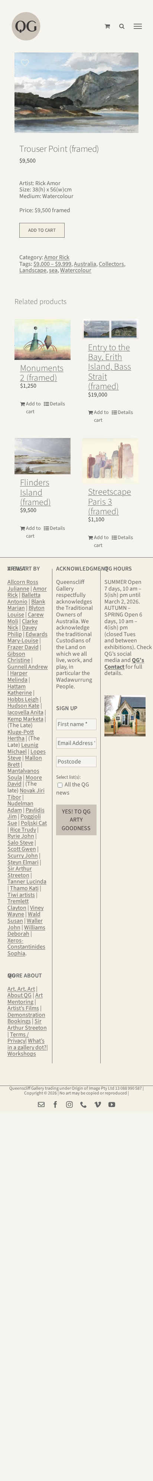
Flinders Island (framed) (35, 492)
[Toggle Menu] (138, 26)
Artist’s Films (23, 1008)
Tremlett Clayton (18, 904)
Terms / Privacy (18, 1037)
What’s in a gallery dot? (26, 1044)
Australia (85, 264)
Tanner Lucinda (26, 881)
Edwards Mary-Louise (27, 637)
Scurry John (22, 856)
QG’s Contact (124, 663)
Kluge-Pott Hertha (20, 735)
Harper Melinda (17, 676)
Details (57, 404)
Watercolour (75, 270)
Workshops (21, 1054)
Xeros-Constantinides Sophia (26, 946)
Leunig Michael (22, 748)
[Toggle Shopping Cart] (107, 26)
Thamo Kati (24, 888)
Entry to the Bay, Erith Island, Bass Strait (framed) (109, 367)
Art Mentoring (25, 998)
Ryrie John (20, 836)
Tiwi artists (21, 895)
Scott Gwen (21, 849)
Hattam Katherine (19, 689)
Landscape (32, 270)
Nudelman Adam (20, 806)
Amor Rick (56, 257)
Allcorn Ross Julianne (22, 585)
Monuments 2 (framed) (42, 373)
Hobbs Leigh (23, 699)
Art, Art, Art (21, 989)
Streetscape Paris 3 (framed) (109, 501)
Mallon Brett (24, 761)
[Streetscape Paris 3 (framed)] (110, 461)
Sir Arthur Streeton (19, 872)
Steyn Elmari (23, 862)
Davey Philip (22, 631)
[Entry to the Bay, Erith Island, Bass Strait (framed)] (110, 329)
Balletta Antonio (23, 598)
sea (53, 270)
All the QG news (72, 788)
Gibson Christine (18, 657)
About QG (19, 995)
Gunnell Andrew (27, 667)
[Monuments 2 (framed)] (42, 339)
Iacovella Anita (25, 712)
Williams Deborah (26, 930)
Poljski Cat (34, 823)
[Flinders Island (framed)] (42, 456)
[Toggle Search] (121, 26)
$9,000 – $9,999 (52, 264)
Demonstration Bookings (26, 1018)
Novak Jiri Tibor (26, 793)
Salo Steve (20, 843)
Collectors (111, 264)
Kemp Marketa (25, 719)
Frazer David (23, 647)
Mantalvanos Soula (23, 774)
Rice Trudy (23, 830)
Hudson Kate (23, 706)
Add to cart (42, 230)
